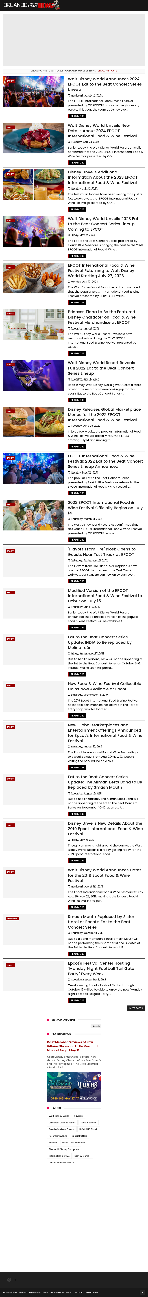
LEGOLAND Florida (88, 1129)
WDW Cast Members (73, 1142)
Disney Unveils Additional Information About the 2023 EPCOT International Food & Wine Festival (103, 177)
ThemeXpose (91, 1292)
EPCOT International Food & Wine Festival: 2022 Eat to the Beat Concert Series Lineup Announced (105, 461)
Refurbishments (58, 1135)
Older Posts (136, 1008)
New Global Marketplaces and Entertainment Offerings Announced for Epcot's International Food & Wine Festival (105, 733)
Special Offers (79, 1135)
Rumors (53, 1142)
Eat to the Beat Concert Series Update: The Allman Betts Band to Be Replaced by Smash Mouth (105, 782)
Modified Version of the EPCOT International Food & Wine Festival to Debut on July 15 (105, 596)
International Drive (59, 1155)
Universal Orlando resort (62, 1122)
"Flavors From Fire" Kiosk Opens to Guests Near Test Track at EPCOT (102, 551)
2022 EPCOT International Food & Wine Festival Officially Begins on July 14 (105, 508)
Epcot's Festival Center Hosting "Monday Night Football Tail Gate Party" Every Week (101, 968)
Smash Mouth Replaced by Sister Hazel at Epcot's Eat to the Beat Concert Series (101, 922)
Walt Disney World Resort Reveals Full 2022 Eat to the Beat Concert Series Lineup (101, 368)
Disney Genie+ (83, 1155)
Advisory (12, 918)
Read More (77, 116)
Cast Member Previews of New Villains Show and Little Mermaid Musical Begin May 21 (72, 1046)
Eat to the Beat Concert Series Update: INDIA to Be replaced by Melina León (100, 642)
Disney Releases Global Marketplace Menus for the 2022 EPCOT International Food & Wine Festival (104, 415)
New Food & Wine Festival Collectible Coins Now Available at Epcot (104, 686)
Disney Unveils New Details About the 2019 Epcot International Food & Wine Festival (105, 829)
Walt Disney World (59, 1115)
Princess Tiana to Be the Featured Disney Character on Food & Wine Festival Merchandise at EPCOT (102, 317)
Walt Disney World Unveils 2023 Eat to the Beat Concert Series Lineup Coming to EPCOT (103, 224)
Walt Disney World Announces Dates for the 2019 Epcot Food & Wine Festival (105, 875)
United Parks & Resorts (61, 1162)
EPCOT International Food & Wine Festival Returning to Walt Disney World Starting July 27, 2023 (101, 271)
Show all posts (107, 70)
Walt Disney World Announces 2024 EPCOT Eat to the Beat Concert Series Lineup (105, 84)
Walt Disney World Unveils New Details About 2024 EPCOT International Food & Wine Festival (102, 131)
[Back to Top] (142, 1292)
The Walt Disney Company (64, 1149)
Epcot (10, 80)
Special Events (88, 1122)
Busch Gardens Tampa (62, 1129)
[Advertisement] (74, 1190)
